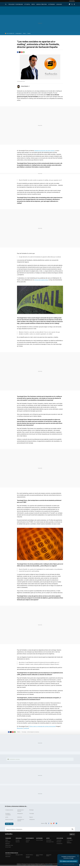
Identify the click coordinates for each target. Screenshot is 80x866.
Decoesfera (59, 841)
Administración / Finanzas (20, 810)
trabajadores (32, 819)
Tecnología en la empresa (33, 731)
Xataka (6, 840)
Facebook (74, 4)
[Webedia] (72, 1)
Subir (71, 834)
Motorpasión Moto (50, 841)
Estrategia (31, 809)
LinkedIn (57, 823)
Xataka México (8, 854)
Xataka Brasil (7, 856)
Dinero (24, 33)
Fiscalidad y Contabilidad (15, 4)
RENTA (33, 4)
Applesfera (7, 843)
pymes (6, 817)
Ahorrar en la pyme (9, 819)
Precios (29, 33)
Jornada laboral (18, 33)
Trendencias (59, 840)
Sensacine (28, 840)
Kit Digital (27, 4)
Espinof (27, 841)
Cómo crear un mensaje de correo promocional (42, 726)
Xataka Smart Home (9, 845)
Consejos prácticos (9, 809)
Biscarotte (20, 728)
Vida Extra (18, 841)
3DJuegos (18, 840)
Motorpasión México (48, 855)
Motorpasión (48, 840)
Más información (49, 864)
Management (20, 813)
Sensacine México (29, 854)
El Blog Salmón (70, 840)
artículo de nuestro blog (41, 280)
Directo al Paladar (39, 840)
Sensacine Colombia (28, 857)
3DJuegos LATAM (19, 854)
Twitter (72, 4)
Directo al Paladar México (39, 855)
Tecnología (24, 731)
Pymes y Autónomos (69, 842)
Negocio (31, 817)
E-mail (23, 52)
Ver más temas (9, 823)
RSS (51, 823)
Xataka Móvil (7, 841)
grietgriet (26, 728)
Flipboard (69, 4)
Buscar (72, 829)
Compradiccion (59, 843)
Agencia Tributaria (41, 4)
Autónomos (51, 4)
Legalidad (59, 4)
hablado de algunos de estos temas (44, 150)
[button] (25, 86)
